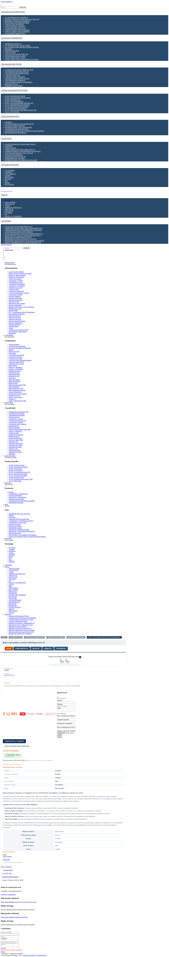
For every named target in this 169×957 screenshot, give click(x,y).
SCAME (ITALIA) (15, 607)
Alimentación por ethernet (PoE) (19, 70)
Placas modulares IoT (15, 438)
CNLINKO (8, 213)
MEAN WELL (13, 588)
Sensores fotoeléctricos (16, 323)
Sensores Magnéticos (15, 392)
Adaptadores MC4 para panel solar (20, 144)
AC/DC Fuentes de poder (15, 96)
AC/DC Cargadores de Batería (18, 98)
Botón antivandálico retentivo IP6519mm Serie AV (104, 637)
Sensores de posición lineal (17, 321)
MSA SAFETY (13, 589)
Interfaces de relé (14, 302)
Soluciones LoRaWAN (16, 443)
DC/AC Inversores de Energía (17, 105)
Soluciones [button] (8, 614)
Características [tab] (22, 648)
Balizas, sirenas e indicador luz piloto (22, 19)
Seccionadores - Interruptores (18, 331)
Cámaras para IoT (12, 75)
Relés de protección (15, 317)
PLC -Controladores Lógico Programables (22, 312)
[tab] (9, 648)
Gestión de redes (14, 433)
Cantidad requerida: (63, 719)
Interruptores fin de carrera (17, 303)
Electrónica (10, 174)
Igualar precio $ (50, 714)
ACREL (7, 206)
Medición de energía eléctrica (18, 237)
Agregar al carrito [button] (14, 741)
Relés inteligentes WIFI (16, 388)
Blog (25, 917)
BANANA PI (9, 211)
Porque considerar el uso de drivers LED (23, 242)
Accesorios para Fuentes (16, 108)
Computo (9, 172)
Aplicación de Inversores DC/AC (18, 226)
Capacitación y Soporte (15, 26)
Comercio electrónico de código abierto (34, 955)
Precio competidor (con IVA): (66, 727)
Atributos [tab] (48, 648)
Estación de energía (13, 155)
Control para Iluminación (16, 291)
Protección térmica (14, 379)
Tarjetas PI (12, 399)
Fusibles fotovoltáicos (15, 156)
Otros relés (12, 378)
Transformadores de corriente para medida (24, 131)
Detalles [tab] (36, 648)
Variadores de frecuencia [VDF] (18, 330)
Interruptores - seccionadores (18, 127)
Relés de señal (13, 383)
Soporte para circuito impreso (18, 394)
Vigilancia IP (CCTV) (15, 452)
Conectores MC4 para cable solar (20, 149)
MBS (10, 586)
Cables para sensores (14, 24)
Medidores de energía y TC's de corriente (21, 307)
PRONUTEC (13, 597)
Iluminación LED (14, 372)
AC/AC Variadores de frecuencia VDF (21, 110)
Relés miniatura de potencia (17, 390)
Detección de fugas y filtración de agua (23, 235)
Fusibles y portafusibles (16, 369)
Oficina (8, 179)
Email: (59, 708)
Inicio (4, 637)
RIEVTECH (13, 604)
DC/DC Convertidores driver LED (19, 103)
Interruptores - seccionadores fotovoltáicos (22, 531)
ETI (6, 214)
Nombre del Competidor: (64, 723)
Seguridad (9, 184)
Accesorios (10, 170)
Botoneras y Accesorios (56, 637)
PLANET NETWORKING (17, 595)
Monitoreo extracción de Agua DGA (20, 239)
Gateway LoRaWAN (15, 431)
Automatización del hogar (17, 72)
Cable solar (10, 148)
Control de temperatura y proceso (19, 293)
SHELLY (12, 609)
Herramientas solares (15, 158)
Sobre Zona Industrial (8, 902)
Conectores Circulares (15, 56)
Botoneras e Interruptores (17, 23)
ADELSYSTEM (10, 202)
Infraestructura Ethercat (16, 435)
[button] (9, 262)
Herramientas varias (15, 371)
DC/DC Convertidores (14, 101)
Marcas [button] (7, 567)
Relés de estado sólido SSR (17, 385)
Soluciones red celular (15, 445)
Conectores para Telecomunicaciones (22, 59)
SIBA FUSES (13, 611)
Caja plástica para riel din (16, 54)
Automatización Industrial (17, 73)
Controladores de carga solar (19, 153)
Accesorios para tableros (16, 17)
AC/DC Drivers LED (12, 99)
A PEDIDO (8, 565)
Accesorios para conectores (17, 45)
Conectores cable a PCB (16, 362)
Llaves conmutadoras (15, 305)
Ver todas (7, 200)
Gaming (8, 176)
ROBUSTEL (13, 605)
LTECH (11, 584)
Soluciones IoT (13, 442)
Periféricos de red (14, 436)
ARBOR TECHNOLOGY (13, 207)
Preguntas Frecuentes (29, 902)
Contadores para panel (15, 33)
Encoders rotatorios (15, 296)
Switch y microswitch (15, 397)
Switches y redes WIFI (16, 440)
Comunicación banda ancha (17, 79)
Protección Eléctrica (15, 316)
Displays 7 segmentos (15, 367)
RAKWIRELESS (14, 602)
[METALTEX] (9, 677)
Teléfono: (60, 704)
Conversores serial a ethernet (18, 82)
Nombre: (59, 700)
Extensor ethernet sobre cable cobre (20, 429)
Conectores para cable (15, 58)
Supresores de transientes (16, 129)
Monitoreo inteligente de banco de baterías (24, 241)
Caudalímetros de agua (15, 28)
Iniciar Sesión (9, 250)
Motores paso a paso (15, 309)
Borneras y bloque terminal (17, 21)
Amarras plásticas (13, 44)
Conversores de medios (15, 80)
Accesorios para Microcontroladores (22, 47)
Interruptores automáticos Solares (21, 160)
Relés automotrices (14, 381)
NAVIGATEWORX (15, 600)
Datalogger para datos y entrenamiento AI (24, 234)
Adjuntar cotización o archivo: (66, 731)
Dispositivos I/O (11, 84)
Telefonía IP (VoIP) (15, 450)
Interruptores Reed (14, 374)
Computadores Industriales (17, 30)
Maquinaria (12, 333)
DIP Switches (13, 365)
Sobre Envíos (19, 902)
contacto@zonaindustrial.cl (10, 877)
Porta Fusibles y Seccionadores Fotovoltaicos (22, 535)
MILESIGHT (13, 593)
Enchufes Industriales (15, 126)
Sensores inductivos (15, 324)
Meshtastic (12, 454)
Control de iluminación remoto (19, 232)
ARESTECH (9, 209)
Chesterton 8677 (8, 870)
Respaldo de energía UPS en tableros (20, 633)
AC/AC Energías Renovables (17, 106)
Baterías (8, 49)
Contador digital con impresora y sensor (23, 230)
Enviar (59, 735)
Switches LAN (13, 449)
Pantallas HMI (13, 310)
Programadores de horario (17, 314)
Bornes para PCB (12, 51)
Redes (7, 183)
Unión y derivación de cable (17, 401)
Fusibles (8, 122)
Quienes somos (19, 917)
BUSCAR (22, 7)
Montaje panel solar (15, 533)
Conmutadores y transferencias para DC (23, 151)
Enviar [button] (3, 952)
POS (6, 181)
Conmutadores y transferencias (19, 124)
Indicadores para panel (15, 300)
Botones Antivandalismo (76, 637)
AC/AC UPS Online (12, 112)
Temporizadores (13, 326)
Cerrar (59, 737)
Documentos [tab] (61, 648)
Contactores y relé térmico (17, 31)
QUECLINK (13, 598)
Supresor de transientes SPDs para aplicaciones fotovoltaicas (27, 536)
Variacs (11, 328)
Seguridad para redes (15, 447)
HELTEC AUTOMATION (13, 216)
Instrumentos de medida (15, 133)
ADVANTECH (10, 204)
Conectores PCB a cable (16, 364)
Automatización (15, 637)
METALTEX (13, 591)
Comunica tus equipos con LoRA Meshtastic (24, 228)
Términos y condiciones (8, 894)
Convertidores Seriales (15, 294)
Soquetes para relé (14, 395)
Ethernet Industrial (14, 86)
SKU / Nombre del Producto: (66, 716)
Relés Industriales (14, 387)
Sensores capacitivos (15, 319)
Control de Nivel (14, 289)
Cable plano (10, 52)
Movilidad (9, 177)
